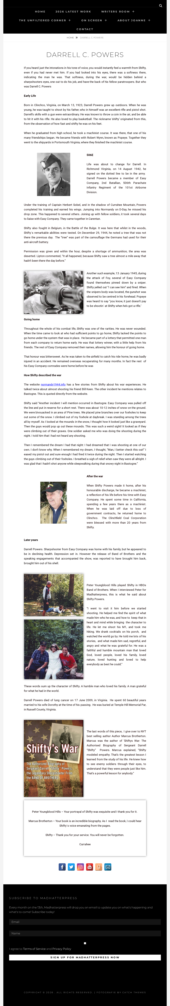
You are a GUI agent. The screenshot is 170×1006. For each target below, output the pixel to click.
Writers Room (115, 11)
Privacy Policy (61, 948)
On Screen (91, 20)
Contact (85, 29)
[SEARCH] (161, 6)
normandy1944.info (53, 384)
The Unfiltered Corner (42, 20)
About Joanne (132, 20)
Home (40, 11)
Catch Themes (134, 992)
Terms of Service (34, 948)
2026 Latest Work (73, 11)
